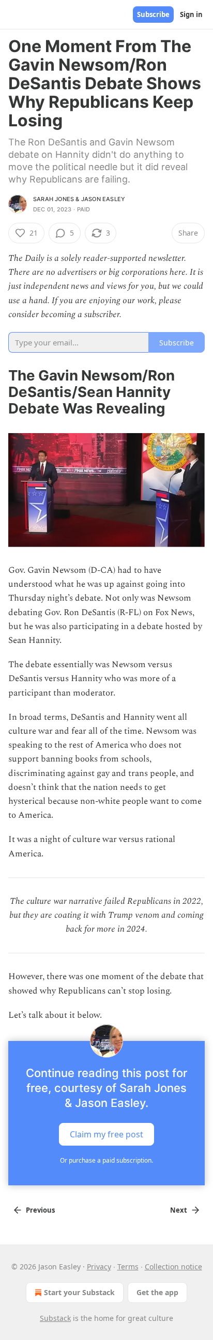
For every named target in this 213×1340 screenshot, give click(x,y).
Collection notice (173, 1266)
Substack (55, 1318)
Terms (128, 1266)
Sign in (191, 14)
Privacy (99, 1266)
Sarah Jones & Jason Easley (79, 199)
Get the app (157, 1292)
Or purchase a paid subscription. (106, 1160)
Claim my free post (106, 1134)
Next (178, 1210)
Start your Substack (79, 1292)
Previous (40, 1210)
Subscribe (153, 14)
